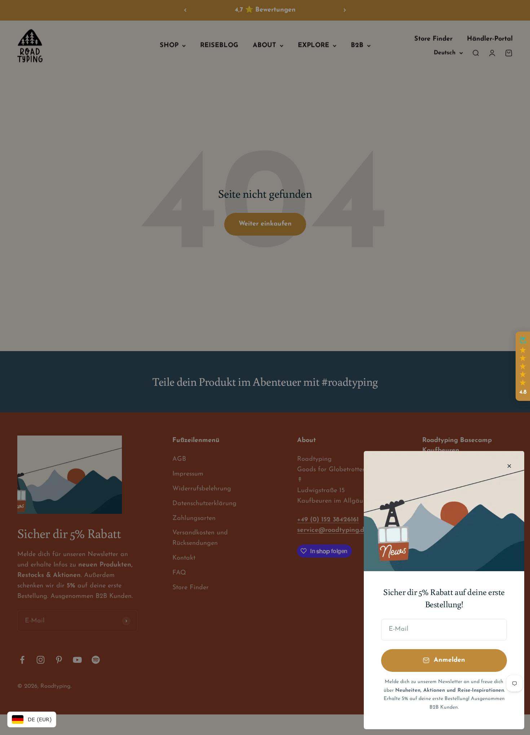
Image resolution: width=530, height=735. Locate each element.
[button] (523, 366)
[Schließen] (509, 466)
